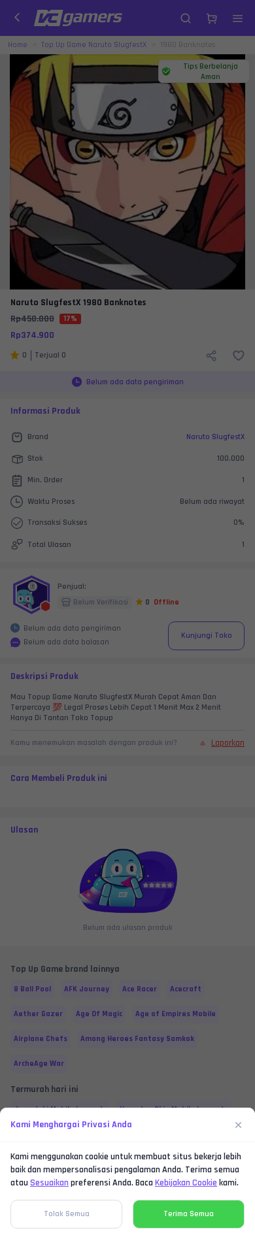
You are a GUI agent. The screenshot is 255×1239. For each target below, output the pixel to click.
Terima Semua (188, 1214)
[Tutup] (239, 1125)
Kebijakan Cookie (186, 1183)
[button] (127, 619)
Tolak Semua (67, 1214)
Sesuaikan (49, 1183)
